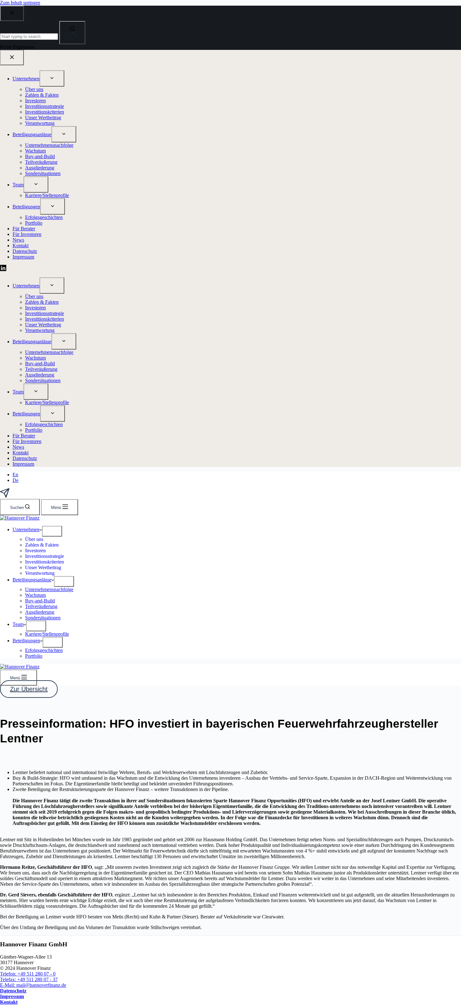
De (16, 480)
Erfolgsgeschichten (44, 650)
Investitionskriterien (44, 561)
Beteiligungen (26, 640)
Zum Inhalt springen (20, 2)
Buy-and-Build (40, 600)
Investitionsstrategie (44, 556)
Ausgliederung (39, 612)
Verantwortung (40, 573)
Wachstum (35, 595)
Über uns (34, 539)
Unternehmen (26, 529)
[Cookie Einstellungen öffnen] (13, 997)
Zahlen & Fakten (42, 545)
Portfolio (33, 656)
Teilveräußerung (41, 606)
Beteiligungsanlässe (32, 579)
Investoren (35, 550)
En (15, 474)
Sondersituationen (43, 617)
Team (18, 624)
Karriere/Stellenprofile (47, 634)
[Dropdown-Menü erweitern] (52, 531)
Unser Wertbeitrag (43, 567)
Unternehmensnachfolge (49, 589)
